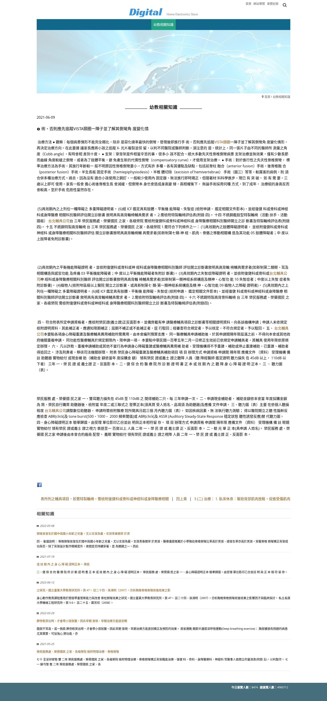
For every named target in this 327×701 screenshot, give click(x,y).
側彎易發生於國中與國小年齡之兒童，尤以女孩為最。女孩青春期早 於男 (83, 533)
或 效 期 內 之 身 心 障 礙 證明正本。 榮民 (63, 564)
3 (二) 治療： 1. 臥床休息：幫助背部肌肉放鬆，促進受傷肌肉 (242, 498)
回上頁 (181, 498)
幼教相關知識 (281, 97)
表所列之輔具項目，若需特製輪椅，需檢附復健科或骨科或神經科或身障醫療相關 (105, 498)
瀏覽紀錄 (273, 4)
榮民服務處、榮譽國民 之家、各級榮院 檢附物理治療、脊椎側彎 (78, 651)
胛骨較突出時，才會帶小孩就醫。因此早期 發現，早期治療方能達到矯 (82, 621)
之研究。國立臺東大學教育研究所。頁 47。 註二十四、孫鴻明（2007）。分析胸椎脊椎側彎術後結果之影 (103, 590)
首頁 (267, 97)
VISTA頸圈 (222, 142)
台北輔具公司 (59, 220)
